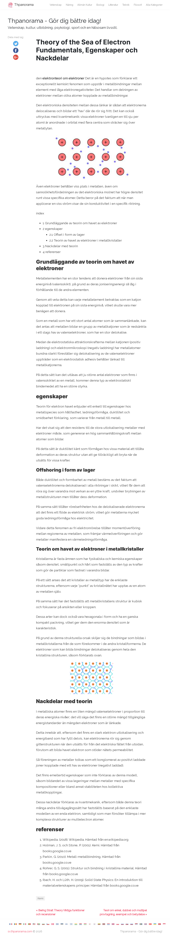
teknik (125, 4)
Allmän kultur (84, 4)
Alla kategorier (154, 4)
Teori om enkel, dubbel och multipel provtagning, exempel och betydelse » (123, 912)
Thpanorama (24, 5)
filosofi (138, 4)
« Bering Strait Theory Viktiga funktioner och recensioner (60, 912)
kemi (40, 898)
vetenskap (56, 4)
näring (69, 4)
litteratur (113, 4)
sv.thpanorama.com (20, 931)
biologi (100, 4)
